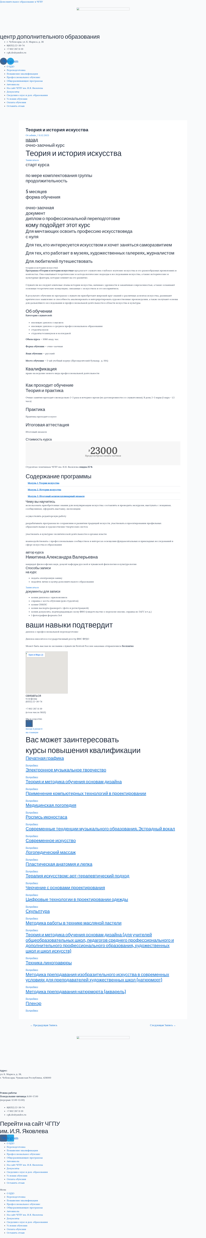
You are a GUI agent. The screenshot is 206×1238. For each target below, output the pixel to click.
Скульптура (38, 911)
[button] (103, 483)
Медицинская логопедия (51, 805)
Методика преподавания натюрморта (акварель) (76, 991)
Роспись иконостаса (46, 816)
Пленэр (33, 1003)
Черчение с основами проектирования (65, 887)
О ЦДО (10, 66)
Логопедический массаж (51, 852)
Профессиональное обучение (23, 77)
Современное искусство (51, 840)
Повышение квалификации (22, 73)
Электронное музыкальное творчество (66, 769)
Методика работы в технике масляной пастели (73, 922)
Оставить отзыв (16, 106)
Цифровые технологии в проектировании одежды (77, 899)
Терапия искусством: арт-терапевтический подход (77, 875)
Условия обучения (17, 98)
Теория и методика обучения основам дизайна (74, 781)
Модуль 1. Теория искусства (43, 483)
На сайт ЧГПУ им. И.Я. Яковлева (25, 88)
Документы (13, 91)
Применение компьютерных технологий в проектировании (86, 793)
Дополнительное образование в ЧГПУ (21, 1)
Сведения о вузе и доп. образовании (27, 95)
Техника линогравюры (49, 962)
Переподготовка (16, 70)
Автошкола (13, 84)
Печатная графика (45, 758)
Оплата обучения (16, 102)
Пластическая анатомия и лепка (59, 864)
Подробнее (32, 765)
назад (32, 139)
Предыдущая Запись (43, 1025)
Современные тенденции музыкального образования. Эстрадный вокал (100, 828)
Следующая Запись (163, 1025)
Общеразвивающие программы (25, 80)
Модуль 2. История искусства (44, 489)
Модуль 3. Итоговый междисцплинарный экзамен (56, 496)
